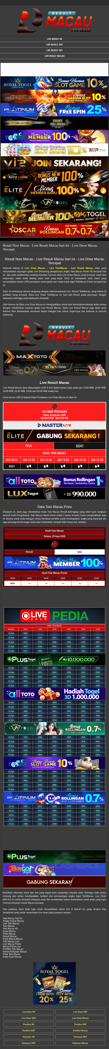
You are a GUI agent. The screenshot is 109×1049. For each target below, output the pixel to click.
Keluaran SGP (28, 1043)
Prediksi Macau (80, 1030)
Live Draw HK (28, 1012)
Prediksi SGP (28, 1030)
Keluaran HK (29, 1037)
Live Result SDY (54, 50)
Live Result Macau (54, 56)
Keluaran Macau (80, 1043)
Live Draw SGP (29, 1018)
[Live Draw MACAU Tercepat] (54, 983)
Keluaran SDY (80, 1037)
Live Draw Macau (80, 1018)
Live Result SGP (54, 44)
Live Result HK (54, 39)
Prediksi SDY (80, 1024)
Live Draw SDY (80, 1012)
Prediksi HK (28, 1024)
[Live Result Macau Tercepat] (54, 69)
